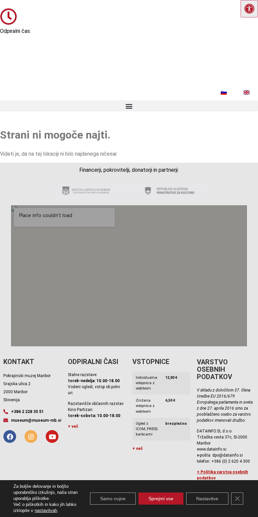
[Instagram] (31, 436)
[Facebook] (9, 436)
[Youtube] (52, 436)
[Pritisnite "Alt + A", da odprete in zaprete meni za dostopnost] (249, 8)
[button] (129, 105)
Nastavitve (207, 498)
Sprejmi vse (160, 498)
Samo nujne (113, 498)
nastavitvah (46, 510)
